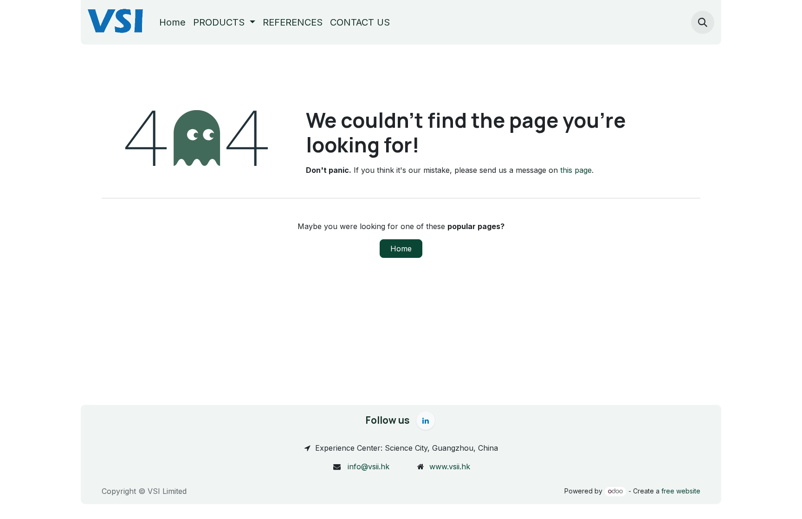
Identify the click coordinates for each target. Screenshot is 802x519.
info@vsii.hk (368, 466)
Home (401, 248)
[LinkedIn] (425, 420)
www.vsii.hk (449, 466)
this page (576, 170)
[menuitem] (172, 22)
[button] (702, 22)
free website (680, 491)
